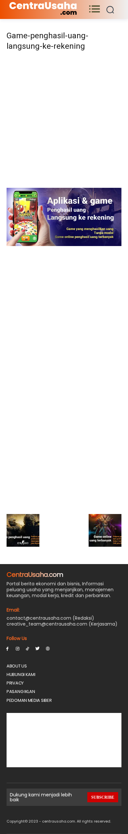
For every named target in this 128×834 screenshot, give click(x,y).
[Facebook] (7, 648)
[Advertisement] (64, 121)
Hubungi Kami (21, 674)
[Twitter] (37, 648)
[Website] (47, 648)
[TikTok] (27, 648)
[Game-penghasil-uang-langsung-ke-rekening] (64, 244)
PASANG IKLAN (21, 691)
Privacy (15, 683)
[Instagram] (17, 648)
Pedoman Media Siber (29, 700)
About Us (17, 666)
